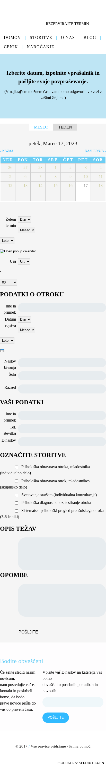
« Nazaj (6, 151)
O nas (68, 37)
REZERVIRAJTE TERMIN (67, 24)
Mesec (43, 127)
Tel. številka (10, 430)
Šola (12, 374)
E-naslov (9, 440)
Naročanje (40, 47)
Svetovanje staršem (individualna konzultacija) (59, 495)
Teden (65, 127)
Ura (13, 261)
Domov (12, 37)
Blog (90, 37)
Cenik (11, 47)
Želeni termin (11, 222)
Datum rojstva (10, 322)
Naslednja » (95, 151)
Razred (10, 387)
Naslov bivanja (10, 364)
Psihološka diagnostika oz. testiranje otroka (56, 502)
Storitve (41, 37)
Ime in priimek (10, 309)
